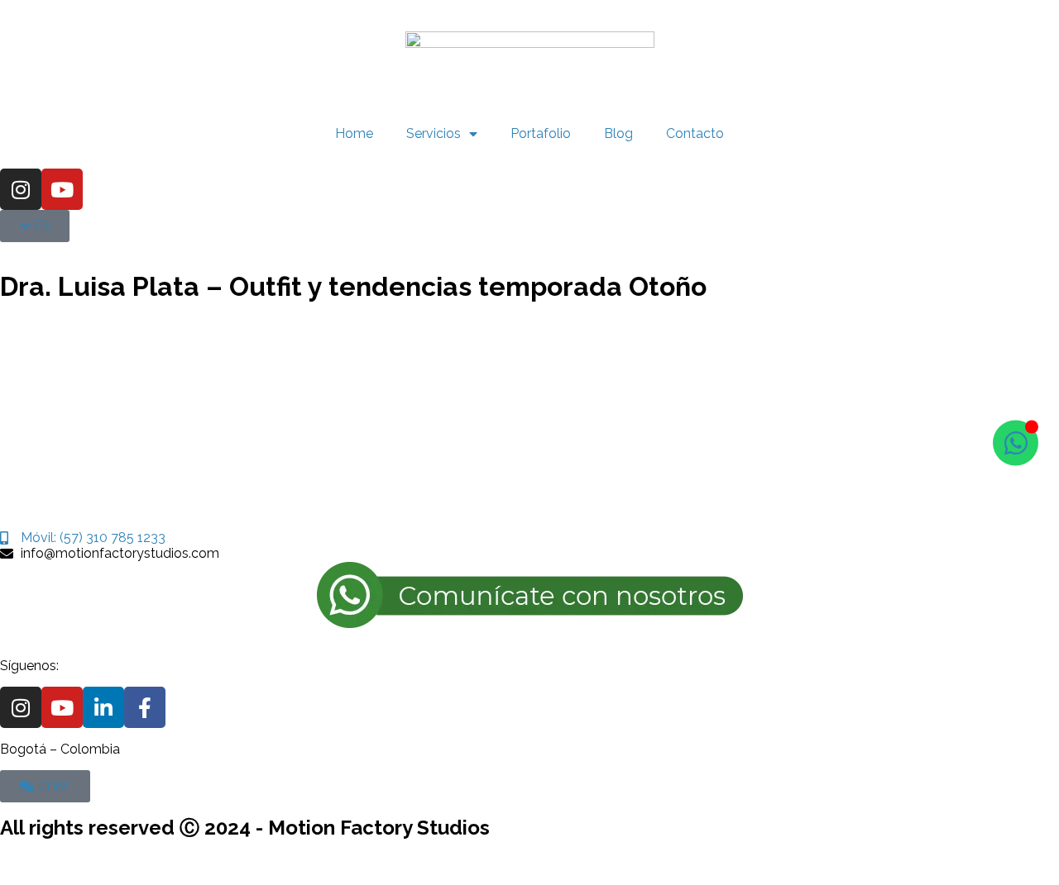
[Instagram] (20, 189)
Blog (618, 133)
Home (354, 133)
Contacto (695, 133)
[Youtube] (62, 189)
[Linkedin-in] (103, 707)
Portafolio (540, 133)
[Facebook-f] (144, 707)
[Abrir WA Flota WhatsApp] (1015, 442)
